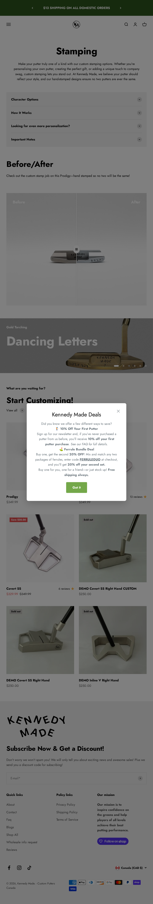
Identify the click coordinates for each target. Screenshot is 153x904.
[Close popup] (118, 412)
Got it (77, 487)
